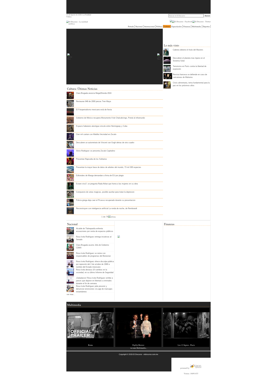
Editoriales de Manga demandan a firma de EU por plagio (100, 175)
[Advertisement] (138, 6)
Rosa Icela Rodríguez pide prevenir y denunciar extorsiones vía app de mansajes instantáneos (94, 289)
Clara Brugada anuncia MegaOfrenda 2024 (93, 93)
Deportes (206, 26)
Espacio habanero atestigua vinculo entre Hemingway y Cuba (101, 126)
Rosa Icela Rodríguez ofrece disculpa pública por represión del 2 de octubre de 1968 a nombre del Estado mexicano (95, 264)
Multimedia (196, 26)
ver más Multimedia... (138, 348)
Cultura (167, 26)
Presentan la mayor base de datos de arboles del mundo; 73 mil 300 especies (108, 167)
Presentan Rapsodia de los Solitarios (91, 159)
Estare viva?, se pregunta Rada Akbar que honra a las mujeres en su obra (107, 184)
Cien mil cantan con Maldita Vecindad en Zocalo (96, 134)
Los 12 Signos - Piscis (186, 345)
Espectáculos (177, 26)
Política (159, 26)
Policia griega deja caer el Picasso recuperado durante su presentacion (105, 200)
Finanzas (186, 26)
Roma (90, 345)
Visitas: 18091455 (191, 373)
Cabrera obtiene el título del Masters (188, 50)
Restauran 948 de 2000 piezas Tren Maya (93, 101)
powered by (185, 368)
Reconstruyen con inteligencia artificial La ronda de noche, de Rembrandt (106, 208)
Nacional (139, 26)
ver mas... (71, 294)
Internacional (149, 26)
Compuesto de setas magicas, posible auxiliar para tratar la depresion (105, 192)
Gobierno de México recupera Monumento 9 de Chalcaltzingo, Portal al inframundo (110, 118)
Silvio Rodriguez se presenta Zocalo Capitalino (95, 151)
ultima (113, 216)
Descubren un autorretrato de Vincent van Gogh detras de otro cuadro (105, 142)
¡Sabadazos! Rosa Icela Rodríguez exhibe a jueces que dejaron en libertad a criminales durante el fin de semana (94, 280)
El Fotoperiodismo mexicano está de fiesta (94, 110)
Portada (131, 26)
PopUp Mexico (138, 345)
